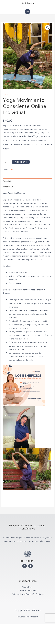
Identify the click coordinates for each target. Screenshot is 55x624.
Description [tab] (8, 181)
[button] (47, 27)
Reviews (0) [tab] (8, 186)
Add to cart (21, 162)
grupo (5, 94)
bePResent (28, 3)
